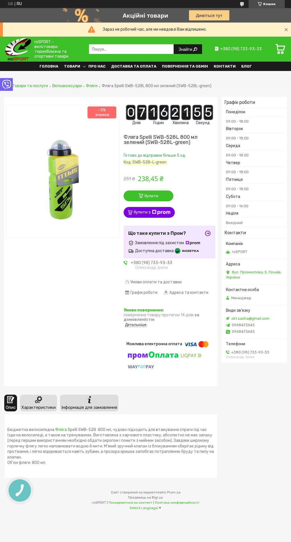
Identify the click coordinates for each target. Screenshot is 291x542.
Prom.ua (173, 492)
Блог (246, 66)
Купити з (142, 212)
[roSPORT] (18, 49)
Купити (151, 196)
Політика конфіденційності (177, 503)
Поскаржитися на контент (130, 503)
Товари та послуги (30, 86)
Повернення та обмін (185, 66)
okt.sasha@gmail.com (250, 318)
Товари (72, 66)
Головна (49, 66)
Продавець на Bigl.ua (145, 497)
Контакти (225, 66)
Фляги (91, 86)
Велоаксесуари (67, 86)
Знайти (185, 49)
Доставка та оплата (133, 66)
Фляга (61, 429)
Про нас (96, 66)
